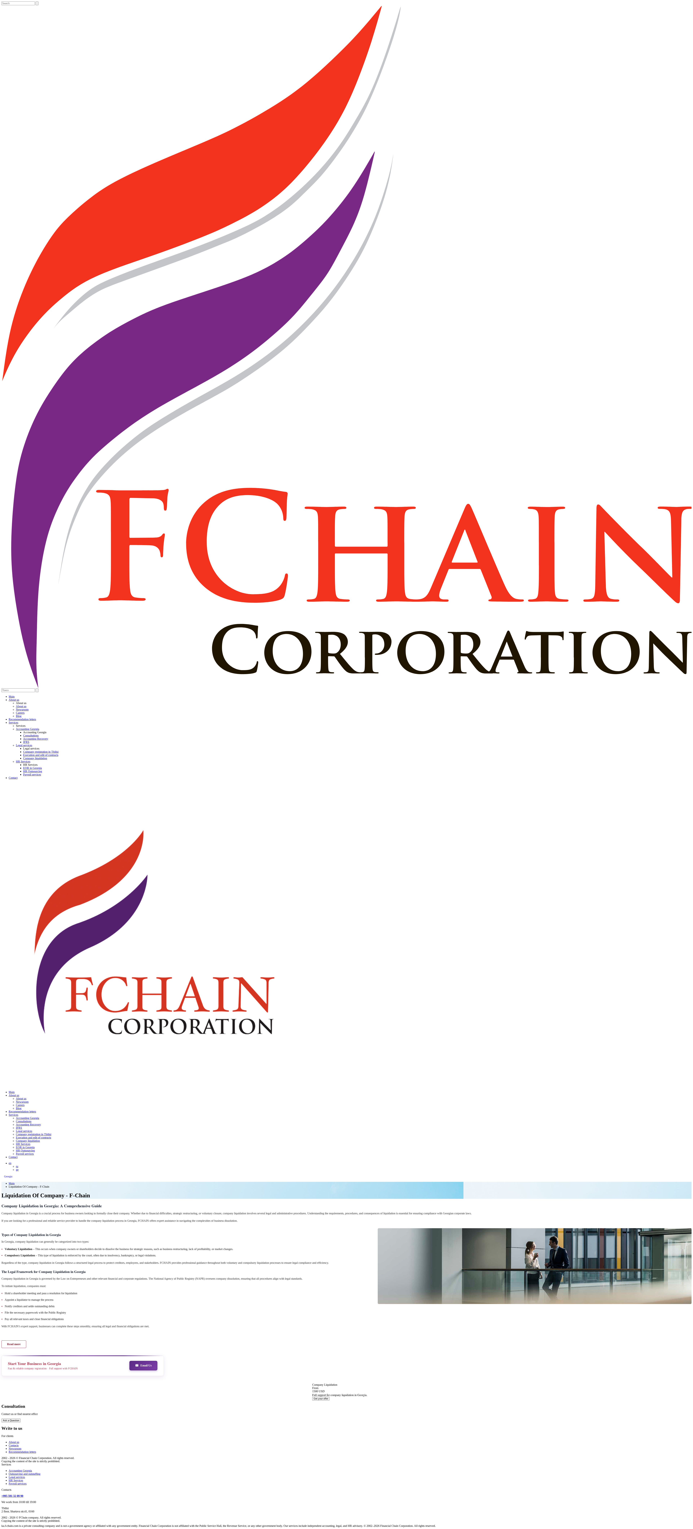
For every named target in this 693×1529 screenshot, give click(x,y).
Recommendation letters (22, 719)
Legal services (24, 745)
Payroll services (32, 774)
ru (17, 1166)
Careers (20, 712)
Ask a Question (11, 1420)
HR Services (23, 761)
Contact (13, 777)
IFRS (26, 742)
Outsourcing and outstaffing (24, 1473)
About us (14, 699)
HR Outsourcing (32, 771)
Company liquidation (35, 758)
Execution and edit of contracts (40, 755)
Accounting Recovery (35, 738)
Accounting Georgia (27, 729)
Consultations (31, 735)
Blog (18, 716)
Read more (14, 1344)
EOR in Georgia (32, 768)
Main (12, 696)
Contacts (14, 1445)
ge (17, 1169)
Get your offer (321, 1398)
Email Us (146, 1365)
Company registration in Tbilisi (40, 751)
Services (13, 722)
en (10, 1163)
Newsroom (22, 709)
